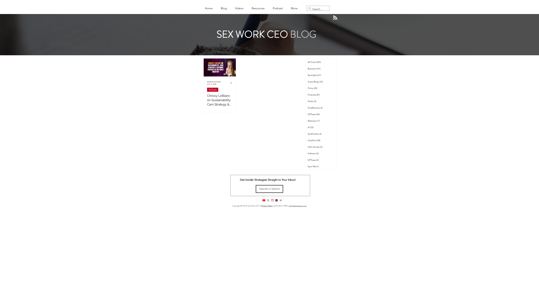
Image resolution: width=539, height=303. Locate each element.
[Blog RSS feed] (335, 18)
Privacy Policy (267, 206)
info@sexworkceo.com (298, 205)
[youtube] (263, 200)
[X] (268, 200)
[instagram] (272, 200)
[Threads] (276, 200)
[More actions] (232, 82)
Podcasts (213, 89)
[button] (294, 8)
